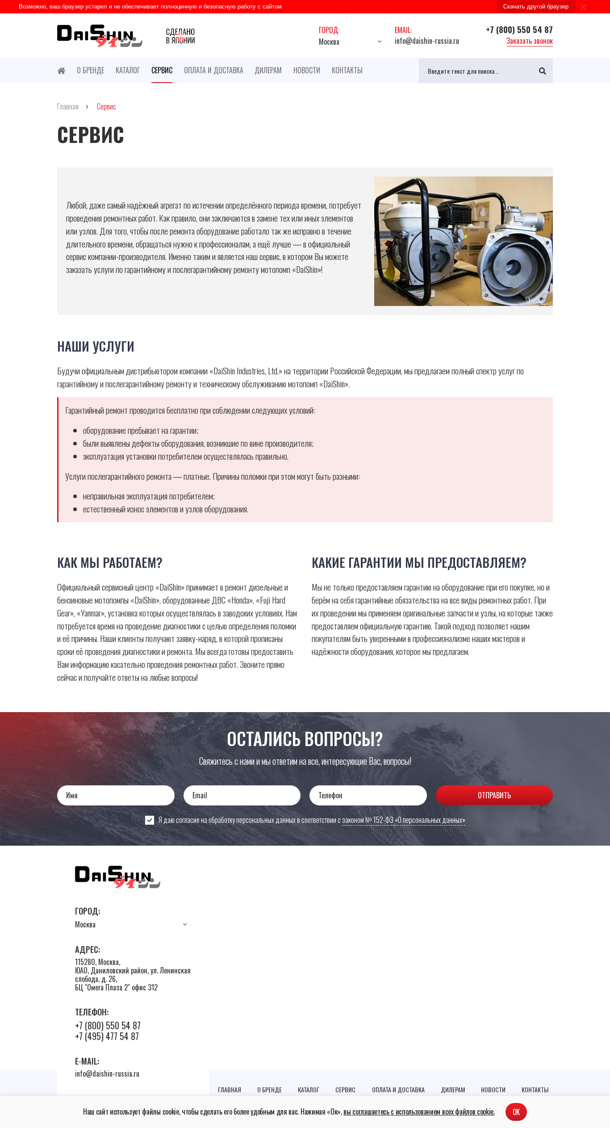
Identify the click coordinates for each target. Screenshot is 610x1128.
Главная (229, 1089)
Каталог (128, 70)
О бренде (90, 70)
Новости (306, 70)
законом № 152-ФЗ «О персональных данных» (403, 819)
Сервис (161, 70)
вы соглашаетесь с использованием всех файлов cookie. (418, 1111)
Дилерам (268, 70)
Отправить (494, 795)
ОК (516, 1112)
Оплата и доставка (213, 70)
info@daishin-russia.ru (427, 40)
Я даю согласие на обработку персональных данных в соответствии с (312, 820)
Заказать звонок (529, 40)
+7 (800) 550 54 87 (519, 29)
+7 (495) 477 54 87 (107, 1036)
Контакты (347, 70)
